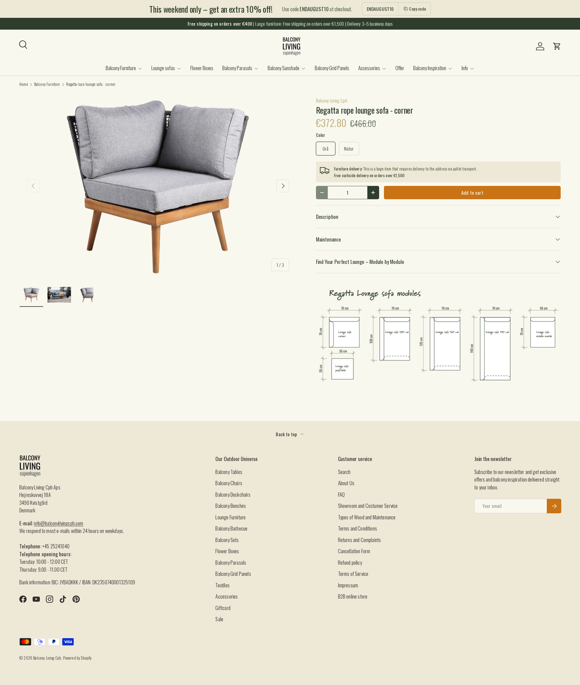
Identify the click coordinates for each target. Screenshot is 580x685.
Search (344, 472)
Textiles (222, 585)
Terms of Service (353, 573)
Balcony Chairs (228, 483)
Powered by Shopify (77, 658)
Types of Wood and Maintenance (367, 517)
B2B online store (353, 596)
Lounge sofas (163, 68)
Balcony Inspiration (429, 68)
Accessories (369, 68)
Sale (219, 619)
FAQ (341, 494)
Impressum (348, 585)
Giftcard (222, 608)
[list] (158, 186)
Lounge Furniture (230, 517)
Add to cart (472, 192)
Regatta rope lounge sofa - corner (91, 84)
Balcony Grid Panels (332, 68)
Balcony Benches (230, 505)
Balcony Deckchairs (232, 494)
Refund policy (350, 562)
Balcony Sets (227, 540)
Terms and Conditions (357, 528)
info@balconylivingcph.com (58, 523)
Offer (399, 68)
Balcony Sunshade (283, 68)
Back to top (287, 434)
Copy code (417, 8)
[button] (557, 46)
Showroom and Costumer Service (368, 505)
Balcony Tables (228, 472)
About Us (346, 483)
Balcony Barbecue (231, 528)
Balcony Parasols (237, 68)
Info (465, 68)
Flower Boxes (201, 68)
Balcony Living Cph (331, 100)
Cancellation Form (354, 551)
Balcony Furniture (121, 68)
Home (23, 84)
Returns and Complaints (359, 540)
